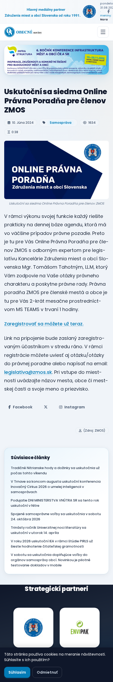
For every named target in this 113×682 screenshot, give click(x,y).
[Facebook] (108, 11)
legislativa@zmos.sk (28, 372)
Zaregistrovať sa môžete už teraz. (44, 323)
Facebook (22, 407)
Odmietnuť (47, 672)
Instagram (74, 407)
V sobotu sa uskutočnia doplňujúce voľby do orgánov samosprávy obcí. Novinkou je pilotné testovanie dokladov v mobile (50, 560)
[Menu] (103, 32)
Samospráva (60, 122)
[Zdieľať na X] (46, 407)
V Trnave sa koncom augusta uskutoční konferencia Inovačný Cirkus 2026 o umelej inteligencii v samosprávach (56, 486)
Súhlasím (17, 672)
